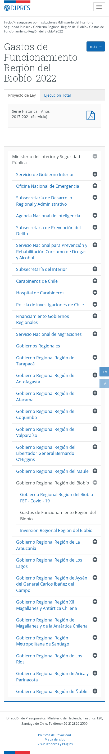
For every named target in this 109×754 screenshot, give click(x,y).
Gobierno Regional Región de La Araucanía (48, 545)
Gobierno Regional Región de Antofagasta (45, 378)
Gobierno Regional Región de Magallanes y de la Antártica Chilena (52, 623)
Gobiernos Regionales (38, 346)
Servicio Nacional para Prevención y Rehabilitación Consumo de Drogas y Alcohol (51, 251)
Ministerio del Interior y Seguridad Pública (46, 160)
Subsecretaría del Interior (41, 269)
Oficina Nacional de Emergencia (47, 186)
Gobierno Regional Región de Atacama (45, 396)
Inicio (8, 22)
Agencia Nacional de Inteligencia (48, 216)
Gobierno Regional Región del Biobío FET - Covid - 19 (56, 497)
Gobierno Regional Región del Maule (52, 471)
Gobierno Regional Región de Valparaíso (45, 432)
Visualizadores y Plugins (55, 744)
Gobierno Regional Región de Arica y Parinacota (52, 676)
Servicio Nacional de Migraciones (49, 334)
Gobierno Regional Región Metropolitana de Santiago (42, 641)
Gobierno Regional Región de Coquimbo (45, 414)
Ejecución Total (57, 95)
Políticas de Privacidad (54, 735)
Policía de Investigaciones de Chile (50, 305)
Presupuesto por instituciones (35, 22)
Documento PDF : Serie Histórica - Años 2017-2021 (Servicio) (92, 115)
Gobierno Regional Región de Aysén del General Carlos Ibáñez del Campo (51, 584)
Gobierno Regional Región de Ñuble (51, 691)
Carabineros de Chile (37, 281)
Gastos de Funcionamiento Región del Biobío (58, 515)
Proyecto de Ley (22, 95)
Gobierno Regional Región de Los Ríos (49, 659)
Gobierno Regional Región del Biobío (60, 27)
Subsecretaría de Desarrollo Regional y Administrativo (44, 201)
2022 (59, 31)
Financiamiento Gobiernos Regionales (42, 319)
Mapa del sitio (55, 739)
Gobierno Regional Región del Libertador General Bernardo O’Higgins (45, 453)
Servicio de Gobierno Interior (45, 174)
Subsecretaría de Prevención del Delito (48, 231)
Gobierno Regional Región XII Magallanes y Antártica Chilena (46, 605)
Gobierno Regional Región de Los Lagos (49, 563)
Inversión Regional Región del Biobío (56, 530)
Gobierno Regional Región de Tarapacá (45, 361)
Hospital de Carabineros (40, 293)
